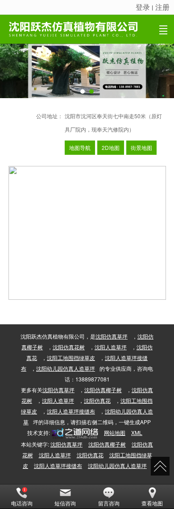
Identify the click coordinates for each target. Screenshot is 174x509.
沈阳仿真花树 (69, 347)
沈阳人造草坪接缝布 (71, 411)
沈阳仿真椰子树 (103, 389)
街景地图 (141, 147)
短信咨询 (65, 503)
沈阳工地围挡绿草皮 (71, 357)
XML (136, 432)
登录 (143, 7)
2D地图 (111, 147)
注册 (162, 7)
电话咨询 (22, 503)
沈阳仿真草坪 (111, 336)
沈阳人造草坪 (111, 347)
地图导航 (80, 147)
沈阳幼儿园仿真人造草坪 (65, 368)
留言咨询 (109, 503)
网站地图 (114, 432)
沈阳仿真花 (97, 400)
